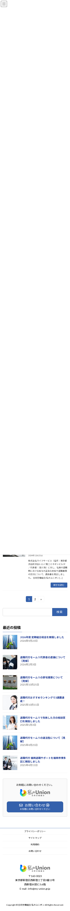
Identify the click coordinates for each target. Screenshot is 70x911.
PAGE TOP (65, 880)
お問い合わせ (35, 851)
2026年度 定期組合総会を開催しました (42, 637)
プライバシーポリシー (35, 831)
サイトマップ (35, 838)
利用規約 (35, 844)
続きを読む (58, 585)
